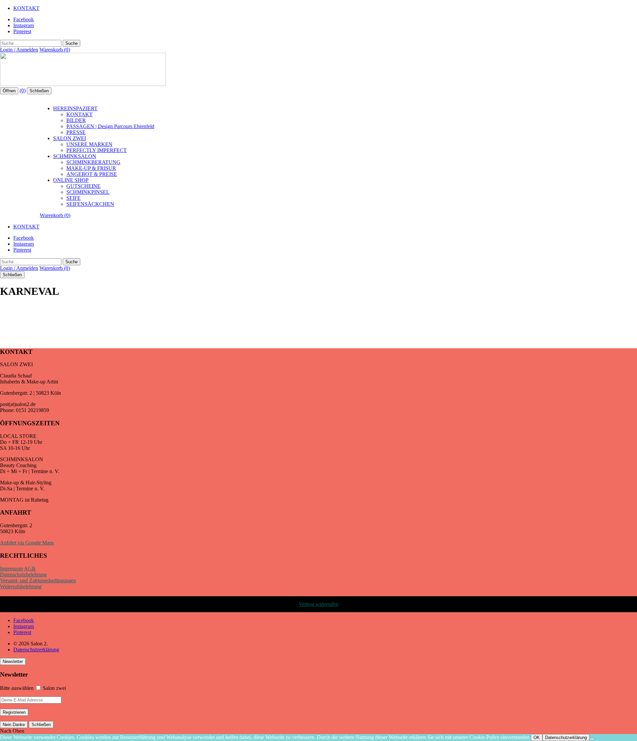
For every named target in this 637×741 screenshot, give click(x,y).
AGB (29, 568)
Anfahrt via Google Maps (27, 542)
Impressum (11, 568)
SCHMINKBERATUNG (93, 162)
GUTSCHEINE (83, 186)
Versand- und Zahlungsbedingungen (38, 580)
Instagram (23, 25)
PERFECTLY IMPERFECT (96, 150)
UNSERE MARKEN (89, 144)
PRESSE (76, 132)
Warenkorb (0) (54, 49)
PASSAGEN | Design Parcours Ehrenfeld (110, 126)
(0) (23, 90)
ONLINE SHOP (71, 180)
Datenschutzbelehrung (23, 574)
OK (536, 737)
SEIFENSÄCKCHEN (90, 204)
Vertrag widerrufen (318, 604)
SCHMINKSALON (74, 156)
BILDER (76, 120)
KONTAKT (26, 8)
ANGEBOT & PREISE (91, 174)
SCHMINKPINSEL (87, 192)
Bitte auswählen (17, 688)
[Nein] (592, 739)
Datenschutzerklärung (36, 649)
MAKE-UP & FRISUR (91, 168)
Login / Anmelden (19, 49)
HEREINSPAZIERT (75, 108)
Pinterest (22, 31)
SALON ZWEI (69, 138)
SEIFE (73, 198)
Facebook (23, 19)
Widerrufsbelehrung (20, 586)
